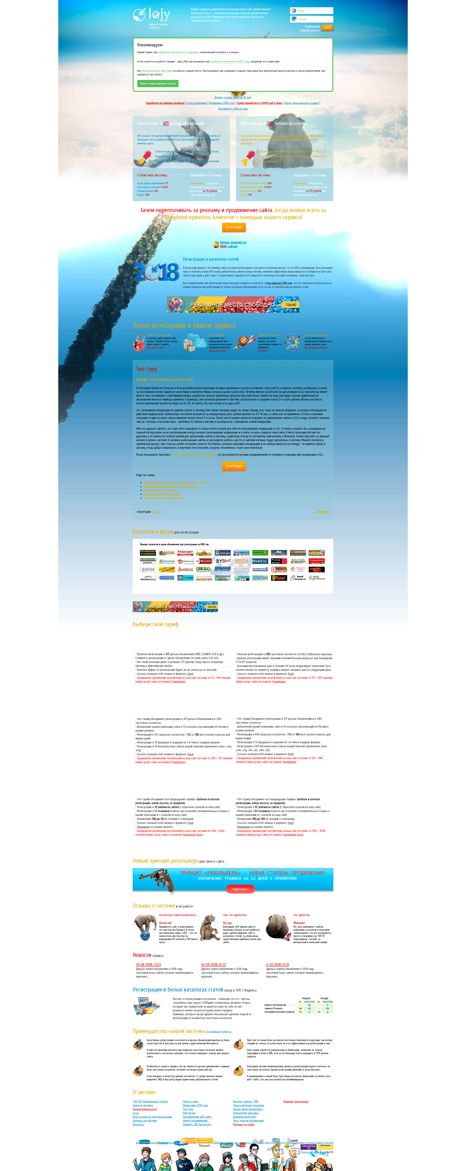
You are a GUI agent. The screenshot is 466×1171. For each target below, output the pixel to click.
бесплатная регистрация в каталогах (195, 455)
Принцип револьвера (296, 1101)
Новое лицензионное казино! (301, 103)
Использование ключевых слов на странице (170, 486)
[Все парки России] (292, 1149)
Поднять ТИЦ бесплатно (197, 1124)
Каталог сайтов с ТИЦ (245, 1101)
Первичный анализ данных (160, 490)
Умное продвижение (195, 1121)
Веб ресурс (189, 1113)
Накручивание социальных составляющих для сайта (175, 483)
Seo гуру (157, 512)
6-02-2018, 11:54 (277, 964)
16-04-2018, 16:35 (213, 964)
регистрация (234, 227)
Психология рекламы (246, 1113)
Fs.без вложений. (196, 103)
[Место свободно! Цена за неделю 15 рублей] (175, 611)
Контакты (138, 1124)
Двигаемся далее (155, 347)
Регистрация (312, 26)
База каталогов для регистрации (152, 1117)
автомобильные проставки (157, 71)
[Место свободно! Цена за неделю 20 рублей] (233, 312)
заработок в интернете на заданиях (178, 52)
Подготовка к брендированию (162, 494)
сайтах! (233, 244)
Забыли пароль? (310, 30)
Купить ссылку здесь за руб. (233, 97)
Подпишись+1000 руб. (222, 103)
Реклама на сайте (243, 1124)
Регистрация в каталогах (313, 1152)
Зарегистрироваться (145, 1109)
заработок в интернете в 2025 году (229, 61)
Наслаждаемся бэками (316, 347)
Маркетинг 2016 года (195, 1105)
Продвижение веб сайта (197, 1117)
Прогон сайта (191, 1101)
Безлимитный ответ (244, 1117)
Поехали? (262, 350)
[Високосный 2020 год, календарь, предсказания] (273, 1142)
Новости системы (143, 1105)
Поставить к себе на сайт (233, 109)
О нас (136, 1113)
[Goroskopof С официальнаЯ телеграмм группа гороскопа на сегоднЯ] (309, 1149)
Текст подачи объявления (248, 1121)
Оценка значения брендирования (164, 498)
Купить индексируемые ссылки (158, 83)
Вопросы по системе (145, 1121)
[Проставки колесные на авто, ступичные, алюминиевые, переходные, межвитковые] (205, 1142)
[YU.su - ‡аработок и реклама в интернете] (325, 1149)
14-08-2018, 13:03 (148, 964)
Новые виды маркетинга (248, 1109)
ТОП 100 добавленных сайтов (150, 1101)
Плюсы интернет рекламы (248, 1105)
